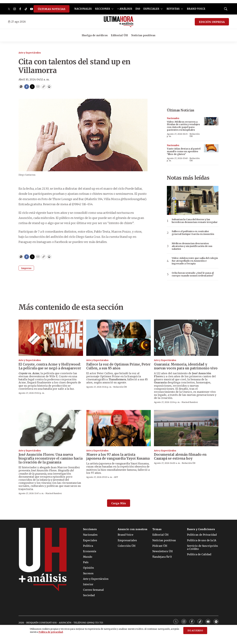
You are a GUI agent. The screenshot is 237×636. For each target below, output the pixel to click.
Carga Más (118, 503)
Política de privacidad (51, 632)
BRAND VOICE (196, 8)
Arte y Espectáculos (30, 52)
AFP (116, 477)
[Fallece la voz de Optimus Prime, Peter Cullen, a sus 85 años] (118, 338)
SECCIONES (102, 8)
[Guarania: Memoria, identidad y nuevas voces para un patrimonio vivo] (186, 338)
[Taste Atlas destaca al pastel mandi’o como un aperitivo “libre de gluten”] (211, 148)
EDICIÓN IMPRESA (212, 22)
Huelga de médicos (95, 35)
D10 (137, 8)
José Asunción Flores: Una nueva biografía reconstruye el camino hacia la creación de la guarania (51, 458)
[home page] (118, 21)
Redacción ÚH (195, 135)
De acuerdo (195, 630)
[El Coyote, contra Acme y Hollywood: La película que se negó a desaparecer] (51, 338)
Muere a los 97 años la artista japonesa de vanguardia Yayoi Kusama (118, 456)
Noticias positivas (143, 35)
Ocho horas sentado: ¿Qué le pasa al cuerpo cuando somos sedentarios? (193, 274)
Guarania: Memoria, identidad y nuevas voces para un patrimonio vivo (185, 366)
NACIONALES (83, 8)
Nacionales (173, 118)
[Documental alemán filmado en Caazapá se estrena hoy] (186, 428)
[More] (112, 9)
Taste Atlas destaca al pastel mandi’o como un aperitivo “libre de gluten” (183, 151)
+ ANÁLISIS (124, 8)
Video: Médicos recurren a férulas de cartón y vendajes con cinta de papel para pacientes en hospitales (183, 125)
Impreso (26, 268)
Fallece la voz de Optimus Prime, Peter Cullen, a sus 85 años (118, 366)
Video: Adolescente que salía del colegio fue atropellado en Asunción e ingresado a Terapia (195, 261)
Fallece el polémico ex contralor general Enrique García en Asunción (193, 233)
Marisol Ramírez (190, 402)
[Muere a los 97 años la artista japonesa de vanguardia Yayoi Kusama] (118, 428)
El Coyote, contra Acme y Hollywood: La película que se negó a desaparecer (50, 366)
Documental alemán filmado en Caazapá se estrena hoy (180, 456)
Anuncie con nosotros (132, 529)
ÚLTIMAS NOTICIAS (51, 9)
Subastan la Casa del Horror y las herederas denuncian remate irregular (194, 221)
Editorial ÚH (119, 35)
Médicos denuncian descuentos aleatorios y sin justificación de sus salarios (192, 246)
